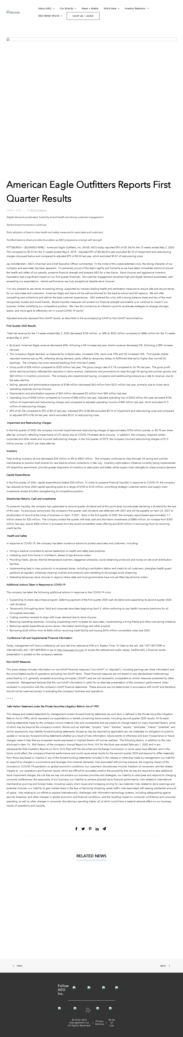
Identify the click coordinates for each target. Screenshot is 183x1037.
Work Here (110, 8)
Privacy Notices (99, 1022)
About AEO (44, 8)
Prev (20, 966)
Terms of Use (111, 1022)
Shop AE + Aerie (83, 16)
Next (163, 966)
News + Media (90, 8)
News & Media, (38, 210)
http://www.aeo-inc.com (70, 649)
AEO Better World (48, 15)
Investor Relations (135, 8)
